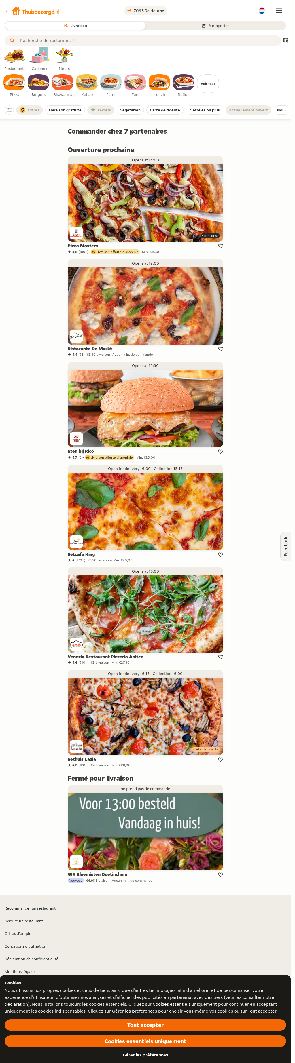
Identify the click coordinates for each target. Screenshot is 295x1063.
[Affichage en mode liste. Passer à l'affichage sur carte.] (285, 41)
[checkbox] (14, 85)
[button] (32, 10)
